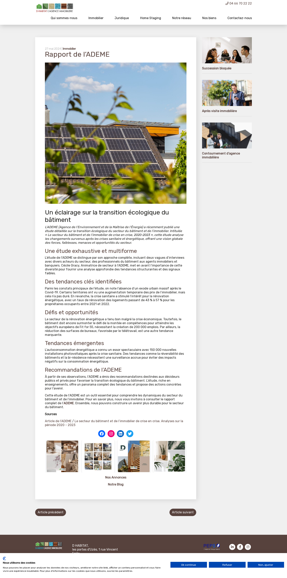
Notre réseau (181, 18)
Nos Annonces (115, 477)
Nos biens (209, 18)
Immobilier (95, 18)
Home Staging (150, 18)
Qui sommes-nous (64, 18)
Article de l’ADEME (58, 421)
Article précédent (50, 512)
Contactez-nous (239, 18)
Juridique (122, 18)
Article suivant (183, 512)
